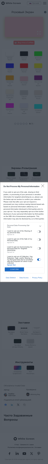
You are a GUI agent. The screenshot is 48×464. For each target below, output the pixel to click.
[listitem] (24, 226)
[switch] (39, 231)
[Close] (43, 186)
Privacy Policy (37, 278)
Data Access (24, 278)
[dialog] (24, 232)
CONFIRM (14, 269)
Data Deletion (11, 278)
